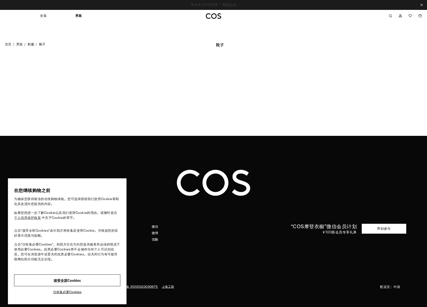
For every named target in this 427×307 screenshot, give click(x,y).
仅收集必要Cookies (67, 292)
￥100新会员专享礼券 (339, 232)
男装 (19, 44)
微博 (155, 233)
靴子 (42, 44)
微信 (155, 226)
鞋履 (31, 44)
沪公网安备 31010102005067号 (136, 287)
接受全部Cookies (67, 280)
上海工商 (168, 287)
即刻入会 (229, 4)
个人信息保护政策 (27, 218)
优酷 (155, 239)
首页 (8, 44)
